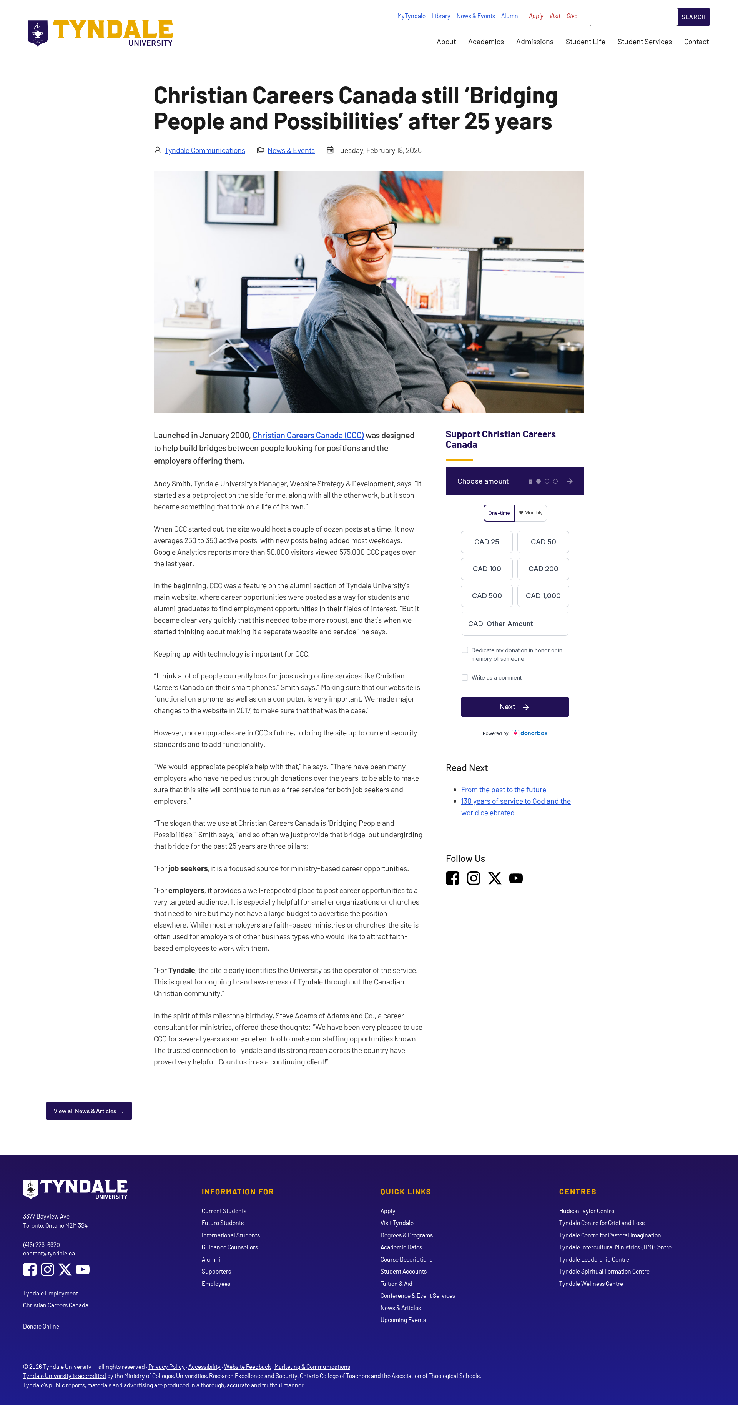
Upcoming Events (403, 1319)
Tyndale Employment (50, 1293)
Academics (486, 41)
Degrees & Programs (407, 1235)
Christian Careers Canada (55, 1305)
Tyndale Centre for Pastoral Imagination (610, 1235)
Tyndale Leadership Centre (594, 1259)
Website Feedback (247, 1366)
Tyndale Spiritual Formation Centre (604, 1271)
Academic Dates (401, 1246)
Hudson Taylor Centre (586, 1210)
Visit (554, 15)
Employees (216, 1283)
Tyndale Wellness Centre (591, 1283)
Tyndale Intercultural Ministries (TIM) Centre (615, 1246)
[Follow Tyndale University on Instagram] (47, 1270)
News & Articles (401, 1307)
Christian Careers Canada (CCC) (308, 435)
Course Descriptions (406, 1259)
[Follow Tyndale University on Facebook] (30, 1270)
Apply (536, 15)
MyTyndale (411, 15)
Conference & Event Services (418, 1295)
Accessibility (204, 1366)
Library (441, 15)
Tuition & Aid (396, 1283)
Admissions (535, 41)
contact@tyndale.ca (49, 1253)
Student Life (585, 41)
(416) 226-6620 (41, 1244)
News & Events (476, 15)
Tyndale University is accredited (64, 1375)
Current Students (224, 1210)
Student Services (645, 41)
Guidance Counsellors (230, 1246)
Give (572, 15)
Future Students (223, 1222)
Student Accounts (404, 1271)
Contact (696, 41)
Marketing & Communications (312, 1366)
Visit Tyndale (397, 1222)
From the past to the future (503, 789)
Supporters (216, 1271)
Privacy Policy (166, 1366)
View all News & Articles (85, 1110)
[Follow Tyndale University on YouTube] (83, 1270)
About (446, 41)
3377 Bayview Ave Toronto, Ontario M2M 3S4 (55, 1220)
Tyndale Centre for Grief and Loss (602, 1222)
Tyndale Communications (205, 150)
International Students (231, 1235)
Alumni (510, 15)
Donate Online (41, 1326)
